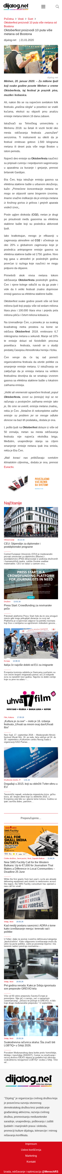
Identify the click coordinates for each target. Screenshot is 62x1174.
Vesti (29, 858)
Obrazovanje (9, 540)
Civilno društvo (10, 858)
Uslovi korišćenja (31, 1149)
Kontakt (31, 1161)
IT (20, 780)
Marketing (31, 1155)
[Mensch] (31, 474)
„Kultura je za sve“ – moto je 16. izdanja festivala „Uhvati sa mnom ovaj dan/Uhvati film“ (28, 724)
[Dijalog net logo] (16, 6)
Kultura (11, 717)
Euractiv (8, 467)
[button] (57, 6)
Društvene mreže (11, 780)
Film (5, 717)
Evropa (7, 661)
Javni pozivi (21, 858)
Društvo (7, 602)
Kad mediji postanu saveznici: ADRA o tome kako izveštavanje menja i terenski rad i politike (30, 928)
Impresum (31, 1143)
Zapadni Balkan (38, 858)
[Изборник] (43, 6)
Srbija (6, 922)
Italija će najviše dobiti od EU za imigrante (28, 664)
